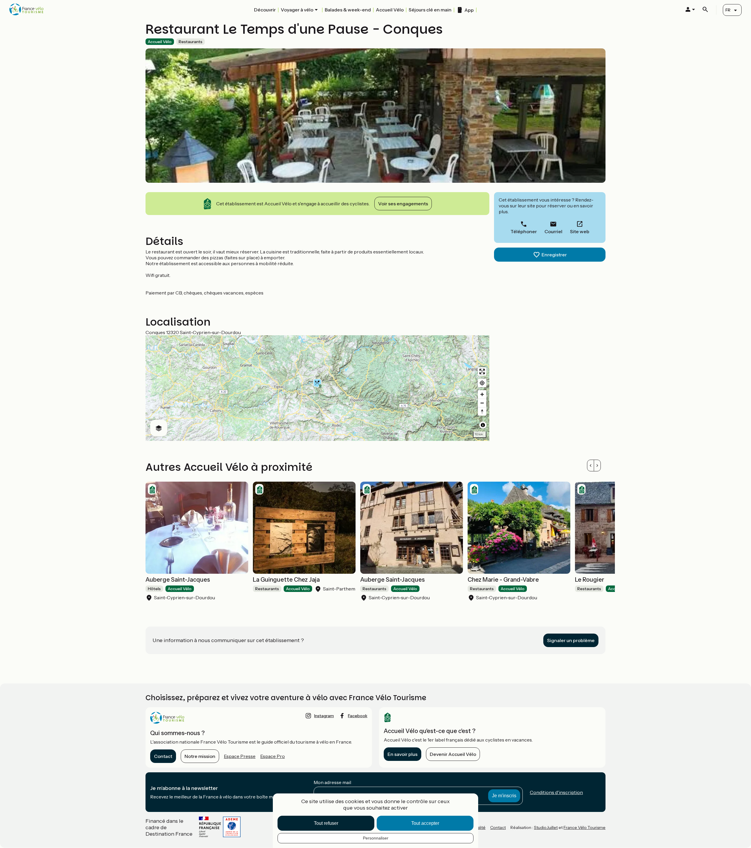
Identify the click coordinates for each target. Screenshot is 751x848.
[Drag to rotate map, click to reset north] (482, 411)
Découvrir (265, 10)
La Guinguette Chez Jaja (286, 579)
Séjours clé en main (430, 10)
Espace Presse (240, 756)
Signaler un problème (571, 640)
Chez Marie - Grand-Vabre (503, 579)
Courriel (553, 231)
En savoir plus (402, 754)
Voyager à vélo (297, 10)
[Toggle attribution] (482, 425)
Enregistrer (554, 255)
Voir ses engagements (403, 204)
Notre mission (200, 756)
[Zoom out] (482, 403)
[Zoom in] (482, 394)
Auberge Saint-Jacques (178, 579)
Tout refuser (326, 823)
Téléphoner (523, 231)
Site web (579, 231)
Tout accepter (425, 823)
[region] (317, 388)
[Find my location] (482, 383)
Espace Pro (272, 756)
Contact (163, 756)
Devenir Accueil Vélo (453, 754)
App (469, 10)
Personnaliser (375, 838)
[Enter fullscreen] (482, 371)
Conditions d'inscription (556, 792)
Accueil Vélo (390, 10)
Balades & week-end (348, 10)
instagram (324, 715)
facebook (357, 715)
